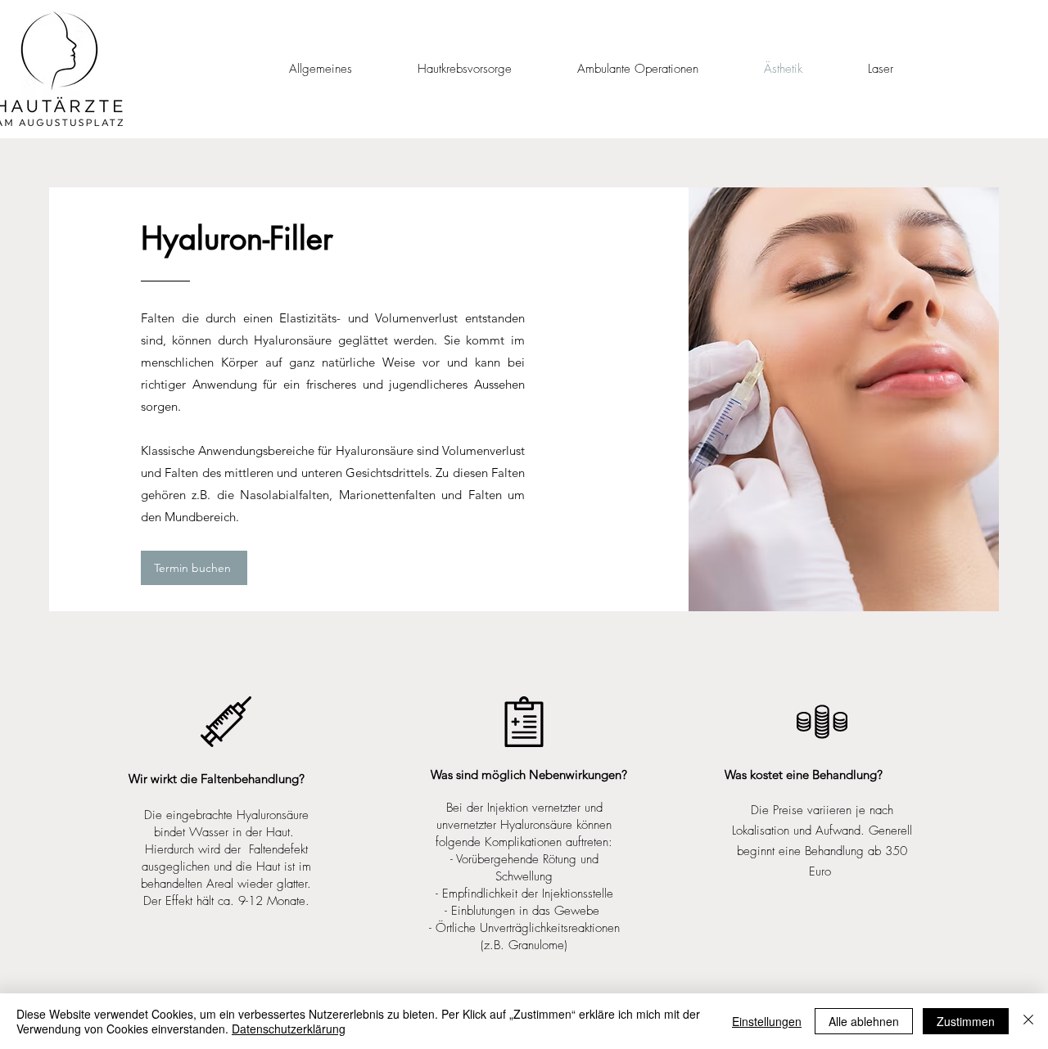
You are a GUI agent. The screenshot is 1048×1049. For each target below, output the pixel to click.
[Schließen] (1028, 1021)
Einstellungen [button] (767, 1021)
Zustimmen (966, 1021)
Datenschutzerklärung (289, 1028)
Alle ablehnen (864, 1021)
